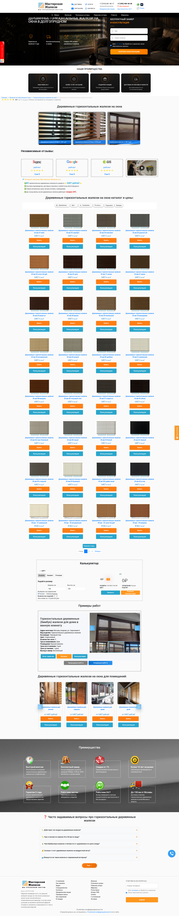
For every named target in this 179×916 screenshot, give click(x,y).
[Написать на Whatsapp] (138, 4)
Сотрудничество (61, 888)
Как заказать (60, 883)
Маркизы (125, 15)
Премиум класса (62, 894)
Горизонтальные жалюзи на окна (45, 98)
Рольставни (95, 890)
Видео (58, 885)
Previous (40, 706)
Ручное (41, 594)
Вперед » (98, 551)
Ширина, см (52, 585)
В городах (59, 899)
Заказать (110, 592)
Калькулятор (177, 432)
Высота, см (71, 585)
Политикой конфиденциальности (99, 912)
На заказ (94, 899)
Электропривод (51, 594)
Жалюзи (68, 15)
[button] (92, 628)
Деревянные (63, 205)
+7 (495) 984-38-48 (124, 4)
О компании (60, 881)
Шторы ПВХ (95, 892)
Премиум (119, 205)
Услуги (90, 4)
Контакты (91, 8)
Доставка (78, 4)
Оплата (93, 894)
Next (138, 706)
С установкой (95, 897)
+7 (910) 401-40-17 (107, 4)
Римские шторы (100, 15)
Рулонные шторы (83, 15)
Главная (4, 98)
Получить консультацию (130, 593)
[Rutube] (142, 4)
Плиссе (114, 15)
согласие (119, 44)
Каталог (64, 656)
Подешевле (109, 205)
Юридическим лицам (107, 9)
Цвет (73, 205)
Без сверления (61, 897)
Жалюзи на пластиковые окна (20, 98)
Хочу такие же (48, 656)
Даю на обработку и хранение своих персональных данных (128, 45)
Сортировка (86, 205)
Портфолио (78, 8)
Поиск (142, 8)
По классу (98, 205)
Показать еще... (89, 546)
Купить (39, 240)
